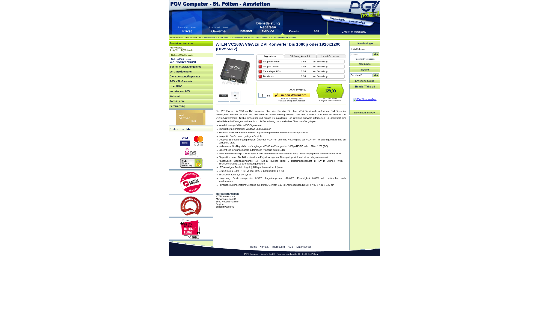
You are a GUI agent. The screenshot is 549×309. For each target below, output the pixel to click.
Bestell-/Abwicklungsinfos (185, 66)
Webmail (175, 96)
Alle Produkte (210, 37)
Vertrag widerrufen (181, 71)
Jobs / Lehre (177, 101)
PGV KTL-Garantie (181, 81)
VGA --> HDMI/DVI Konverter (283, 37)
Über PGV (176, 86)
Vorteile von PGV (180, 91)
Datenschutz (303, 246)
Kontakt (294, 31)
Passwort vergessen (365, 59)
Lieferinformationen (331, 56)
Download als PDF (364, 112)
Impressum (278, 246)
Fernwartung (177, 106)
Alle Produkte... (176, 47)
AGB (316, 31)
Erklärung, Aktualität (300, 56)
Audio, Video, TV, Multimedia (230, 37)
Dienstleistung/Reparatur (185, 76)
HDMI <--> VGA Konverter (256, 37)
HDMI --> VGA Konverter (180, 59)
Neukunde (365, 64)
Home (253, 246)
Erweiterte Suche (364, 81)
